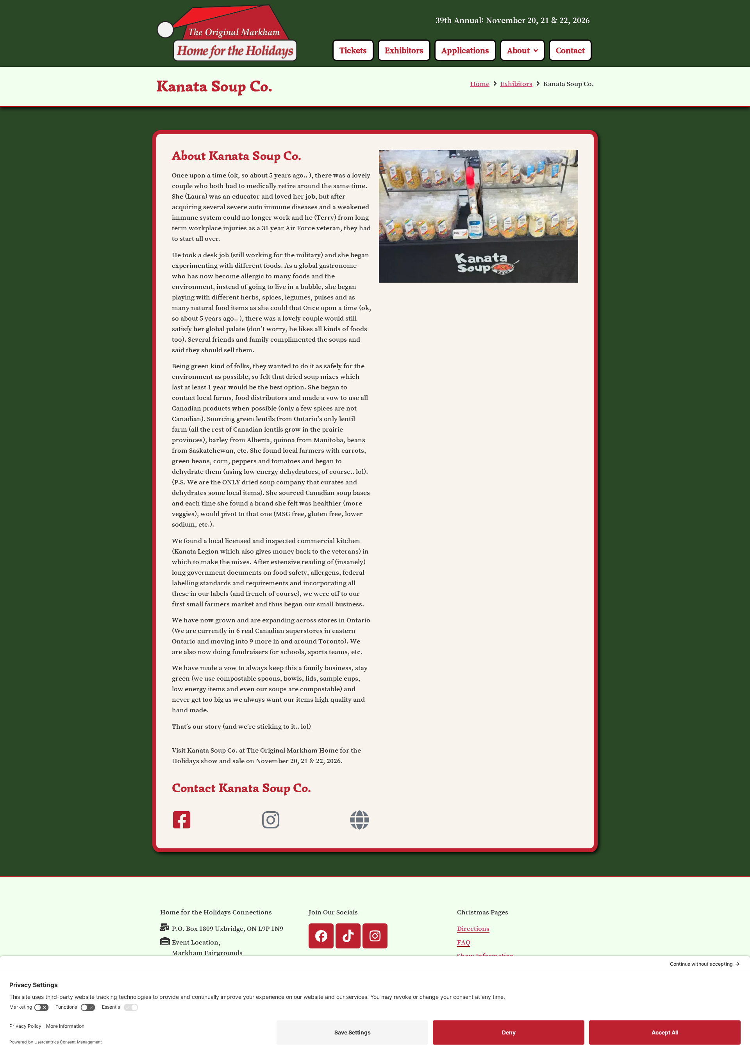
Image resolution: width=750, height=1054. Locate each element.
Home (479, 83)
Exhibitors (516, 83)
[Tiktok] (348, 935)
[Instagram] (375, 935)
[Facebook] (321, 935)
